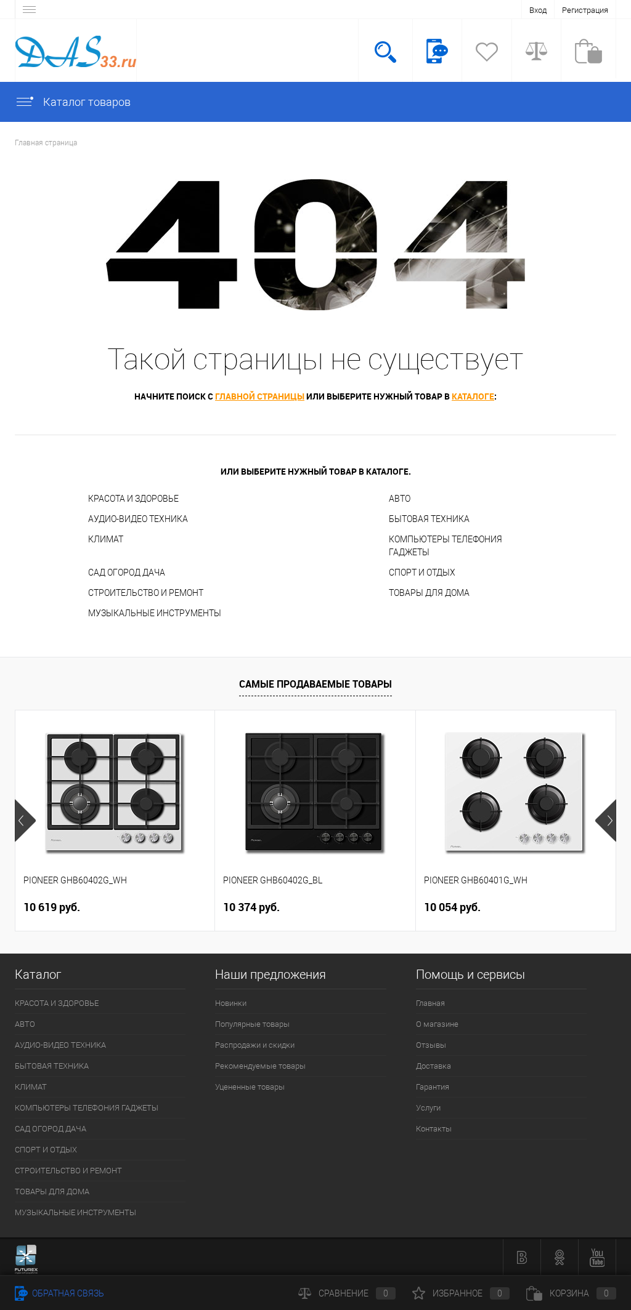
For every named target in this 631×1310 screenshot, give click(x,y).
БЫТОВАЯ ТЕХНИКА (429, 519)
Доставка (433, 1066)
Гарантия (432, 1086)
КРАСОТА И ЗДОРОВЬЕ (133, 499)
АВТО (399, 499)
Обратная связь (67, 1293)
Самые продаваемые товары (315, 684)
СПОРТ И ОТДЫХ (422, 572)
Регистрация (585, 10)
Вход (538, 10)
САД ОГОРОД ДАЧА (126, 572)
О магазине (437, 1024)
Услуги (428, 1107)
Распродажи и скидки (255, 1045)
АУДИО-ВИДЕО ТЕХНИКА (138, 519)
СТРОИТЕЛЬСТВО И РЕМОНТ (145, 593)
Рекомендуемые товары (260, 1066)
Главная (430, 1003)
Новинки (230, 1003)
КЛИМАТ (105, 539)
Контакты (434, 1128)
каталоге (473, 396)
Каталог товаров (86, 101)
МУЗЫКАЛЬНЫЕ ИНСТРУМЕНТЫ (154, 613)
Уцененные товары (250, 1086)
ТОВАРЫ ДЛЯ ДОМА (429, 593)
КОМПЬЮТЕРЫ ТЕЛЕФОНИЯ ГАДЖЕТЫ (445, 545)
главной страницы (259, 396)
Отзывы (431, 1045)
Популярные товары (252, 1024)
